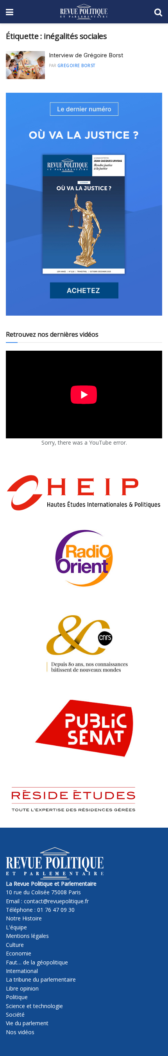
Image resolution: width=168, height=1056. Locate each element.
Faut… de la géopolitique (37, 962)
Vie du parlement (27, 1023)
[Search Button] (158, 11)
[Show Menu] (9, 11)
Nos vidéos (20, 1032)
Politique (17, 997)
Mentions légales (27, 935)
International (22, 971)
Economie (18, 953)
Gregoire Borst (76, 65)
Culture (15, 944)
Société (15, 1014)
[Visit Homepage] (83, 11)
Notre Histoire (24, 918)
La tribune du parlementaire (41, 979)
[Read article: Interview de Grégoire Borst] (25, 65)
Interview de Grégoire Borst (86, 55)
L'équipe (16, 927)
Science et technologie (34, 1006)
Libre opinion (22, 988)
